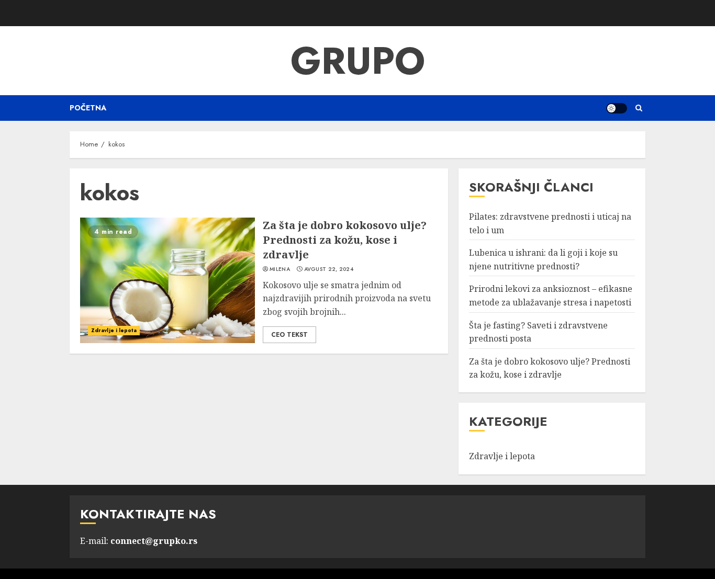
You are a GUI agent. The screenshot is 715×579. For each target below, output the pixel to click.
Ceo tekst (289, 334)
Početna (88, 108)
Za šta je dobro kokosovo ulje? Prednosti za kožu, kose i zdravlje (345, 240)
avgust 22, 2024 (329, 269)
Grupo (358, 60)
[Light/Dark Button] (616, 108)
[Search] (638, 108)
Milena (280, 269)
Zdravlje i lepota (114, 330)
